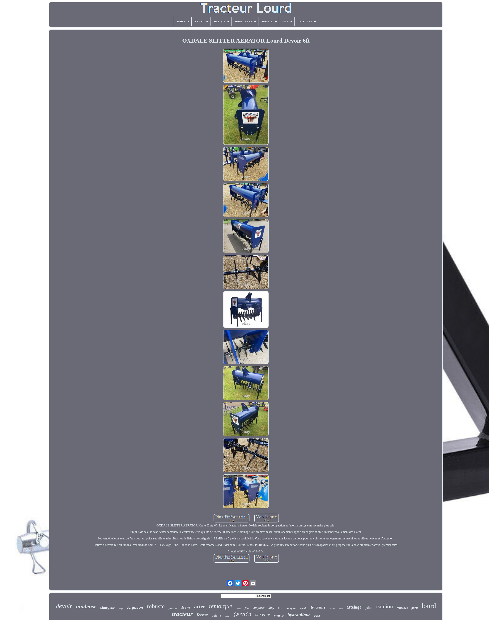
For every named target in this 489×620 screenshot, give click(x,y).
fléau (246, 608)
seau (332, 608)
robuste (156, 606)
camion (384, 606)
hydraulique (298, 614)
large (121, 608)
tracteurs (318, 607)
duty (271, 608)
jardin (242, 615)
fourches (402, 608)
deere (185, 607)
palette (216, 615)
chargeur (107, 607)
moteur (279, 615)
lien (280, 608)
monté (303, 608)
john (368, 607)
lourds (238, 609)
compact (291, 608)
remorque (220, 606)
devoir (64, 606)
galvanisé (172, 608)
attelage (354, 607)
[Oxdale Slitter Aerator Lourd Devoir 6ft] (246, 66)
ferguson (135, 607)
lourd (429, 606)
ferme (202, 614)
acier (199, 607)
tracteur (182, 613)
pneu (414, 608)
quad (317, 615)
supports (259, 608)
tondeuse (86, 606)
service (262, 614)
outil (341, 608)
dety (227, 615)
